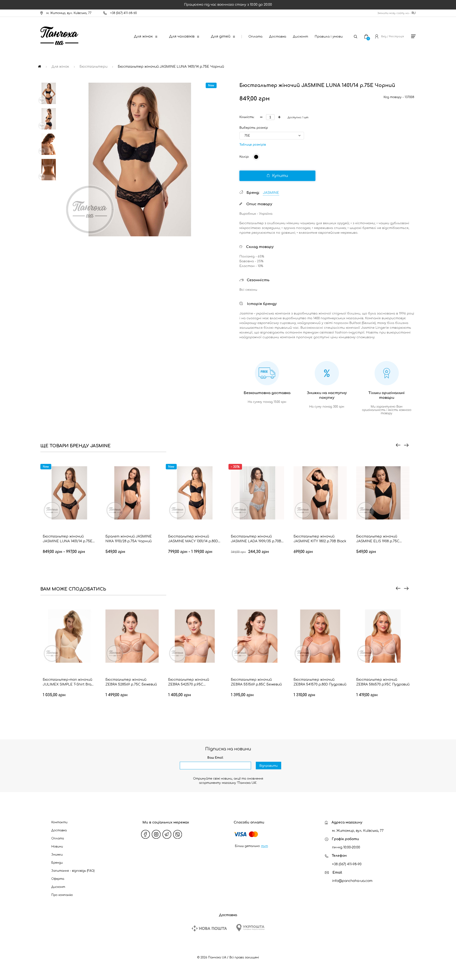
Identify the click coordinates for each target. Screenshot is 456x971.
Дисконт (300, 36)
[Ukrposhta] (250, 927)
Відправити (268, 765)
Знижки (57, 854)
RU (414, 13)
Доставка (277, 36)
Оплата (255, 36)
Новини (57, 846)
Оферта (57, 879)
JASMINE (271, 193)
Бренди (57, 862)
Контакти (59, 822)
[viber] (177, 834)
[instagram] (156, 834)
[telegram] (166, 834)
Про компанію (62, 895)
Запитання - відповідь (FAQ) (73, 870)
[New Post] (209, 928)
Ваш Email (215, 757)
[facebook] (145, 834)
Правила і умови (329, 36)
